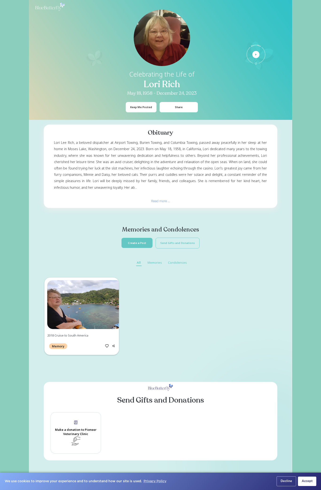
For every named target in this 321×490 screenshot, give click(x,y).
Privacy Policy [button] (155, 481)
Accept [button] (307, 481)
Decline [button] (286, 481)
